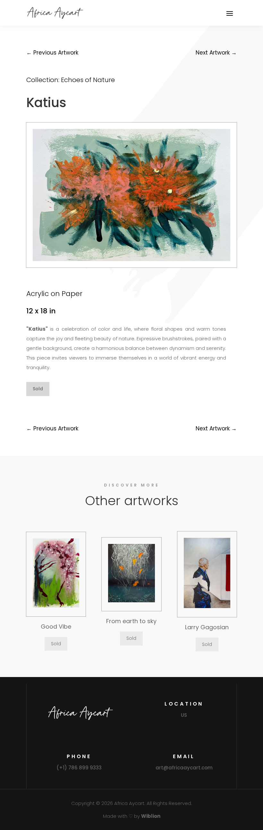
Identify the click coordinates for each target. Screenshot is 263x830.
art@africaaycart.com (184, 767)
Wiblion (150, 816)
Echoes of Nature (88, 79)
